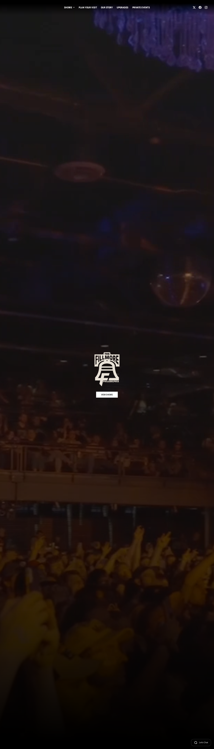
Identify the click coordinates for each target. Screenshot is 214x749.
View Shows (107, 394)
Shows (68, 7)
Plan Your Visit (88, 7)
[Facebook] (200, 7)
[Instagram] (206, 7)
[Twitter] (194, 7)
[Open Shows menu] (74, 7)
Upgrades (122, 7)
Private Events (141, 7)
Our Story (107, 7)
